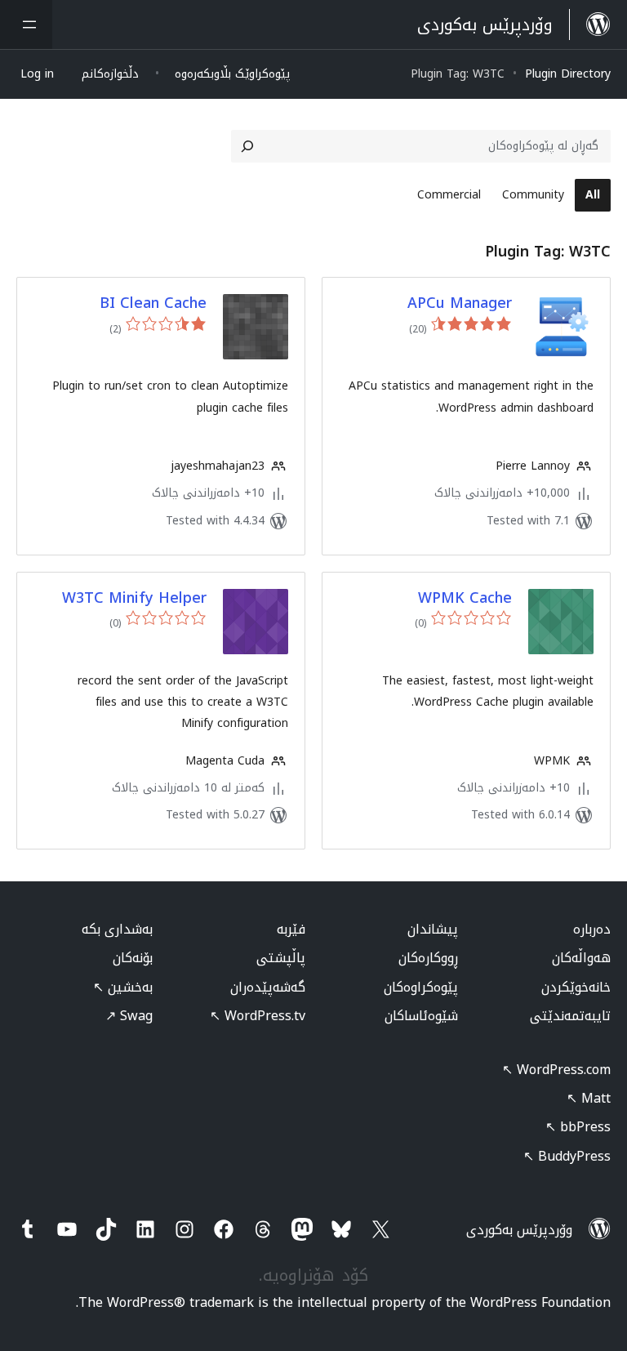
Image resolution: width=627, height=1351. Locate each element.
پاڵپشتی (280, 957)
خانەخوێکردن (576, 987)
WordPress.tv (257, 1015)
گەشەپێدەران (267, 987)
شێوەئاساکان (421, 1015)
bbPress (578, 1126)
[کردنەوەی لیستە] (26, 24)
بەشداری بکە (117, 929)
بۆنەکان (133, 957)
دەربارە (592, 929)
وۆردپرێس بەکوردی (519, 1229)
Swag (129, 1015)
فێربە (291, 929)
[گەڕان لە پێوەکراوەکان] (247, 146)
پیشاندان (432, 929)
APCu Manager (459, 303)
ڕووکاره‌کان (428, 957)
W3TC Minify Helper (134, 598)
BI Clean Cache (153, 303)
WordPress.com (556, 1069)
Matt (589, 1098)
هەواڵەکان (581, 957)
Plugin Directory (568, 74)
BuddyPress (567, 1156)
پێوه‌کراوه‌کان (421, 987)
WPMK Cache (465, 598)
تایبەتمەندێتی (570, 1015)
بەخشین (123, 987)
